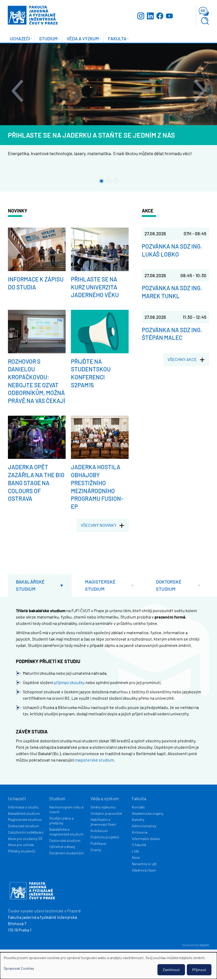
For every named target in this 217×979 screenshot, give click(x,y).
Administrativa (144, 826)
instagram (140, 15)
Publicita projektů (105, 837)
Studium (57, 798)
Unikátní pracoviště (106, 813)
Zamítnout (171, 969)
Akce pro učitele (21, 844)
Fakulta (139, 798)
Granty (96, 849)
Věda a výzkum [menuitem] (80, 39)
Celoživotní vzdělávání (25, 832)
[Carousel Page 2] (108, 181)
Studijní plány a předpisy (61, 820)
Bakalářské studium (30, 585)
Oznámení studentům (66, 853)
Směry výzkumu (103, 807)
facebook (159, 15)
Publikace (98, 843)
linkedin (150, 15)
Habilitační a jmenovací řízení (103, 821)
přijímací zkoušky (69, 682)
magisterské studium (94, 759)
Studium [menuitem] (46, 39)
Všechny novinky (98, 525)
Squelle (204, 945)
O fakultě (139, 844)
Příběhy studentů (21, 851)
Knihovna (139, 832)
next (199, 90)
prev (17, 90)
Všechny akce (182, 359)
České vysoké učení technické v (43, 910)
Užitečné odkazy (62, 846)
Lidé (135, 851)
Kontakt (138, 807)
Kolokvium (99, 830)
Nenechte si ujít (144, 863)
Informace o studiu (23, 807)
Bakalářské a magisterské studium (66, 831)
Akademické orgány (147, 813)
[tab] (40, 585)
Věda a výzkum (105, 798)
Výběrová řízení (144, 870)
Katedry (138, 819)
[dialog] (108, 965)
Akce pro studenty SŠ (25, 838)
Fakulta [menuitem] (114, 39)
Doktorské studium (169, 585)
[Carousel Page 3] (116, 181)
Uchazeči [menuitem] (17, 39)
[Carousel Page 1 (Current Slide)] (101, 181)
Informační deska (146, 838)
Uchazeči (17, 798)
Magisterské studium (100, 585)
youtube (169, 15)
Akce (136, 857)
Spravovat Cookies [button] (19, 968)
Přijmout (199, 969)
